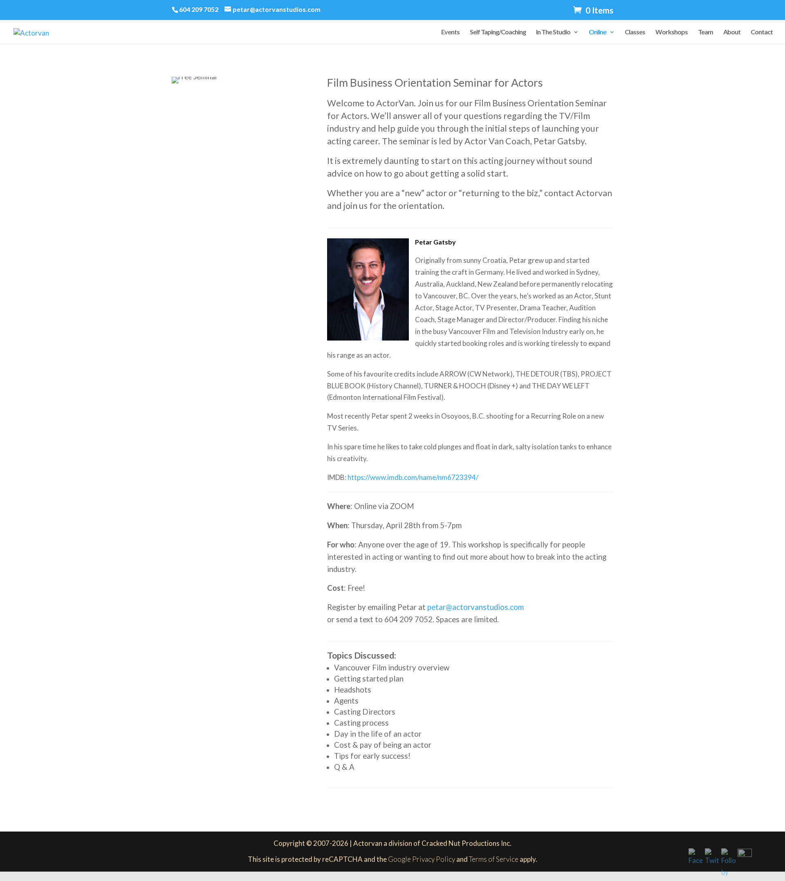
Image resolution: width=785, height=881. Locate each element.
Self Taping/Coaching (498, 32)
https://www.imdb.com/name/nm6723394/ (412, 477)
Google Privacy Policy (421, 859)
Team (705, 32)
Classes (635, 32)
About (731, 32)
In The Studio (553, 32)
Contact (762, 32)
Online (597, 32)
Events (450, 32)
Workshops (671, 32)
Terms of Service (493, 859)
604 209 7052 (198, 9)
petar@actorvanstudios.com (475, 607)
